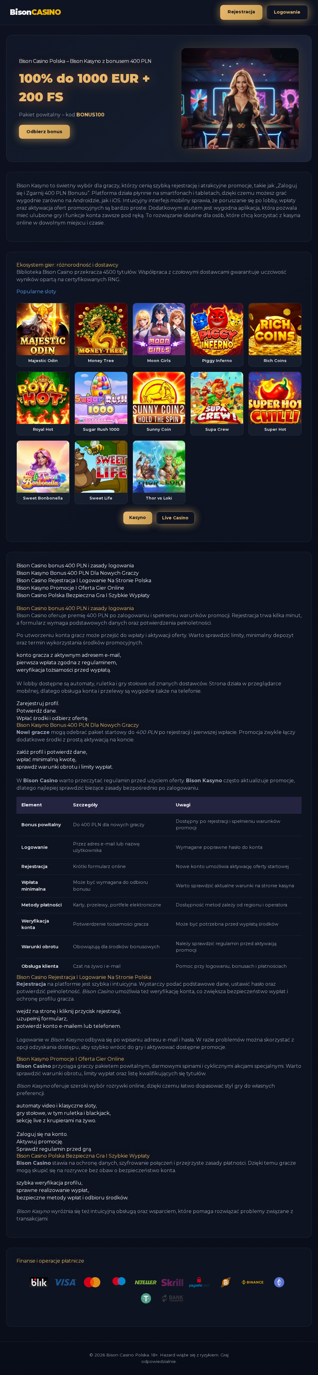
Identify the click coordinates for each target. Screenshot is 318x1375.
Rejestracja (241, 12)
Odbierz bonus (44, 131)
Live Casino (175, 517)
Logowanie (287, 12)
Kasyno (137, 517)
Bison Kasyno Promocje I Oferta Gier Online (70, 588)
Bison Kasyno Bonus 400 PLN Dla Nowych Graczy (77, 573)
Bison (35, 12)
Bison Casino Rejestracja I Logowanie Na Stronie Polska (83, 580)
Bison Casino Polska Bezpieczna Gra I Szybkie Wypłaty (83, 595)
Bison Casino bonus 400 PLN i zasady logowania (75, 566)
